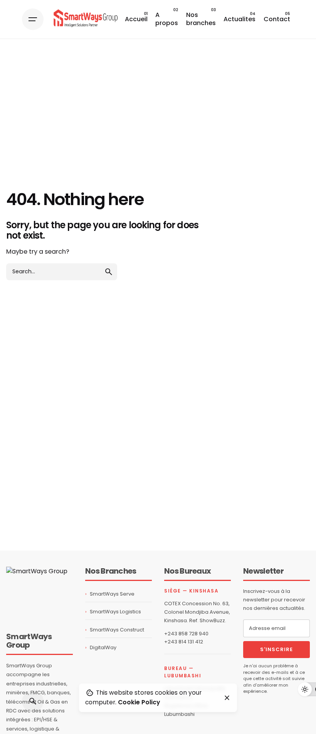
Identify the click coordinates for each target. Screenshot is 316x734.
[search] (108, 271)
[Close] (227, 697)
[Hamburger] (33, 19)
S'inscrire (276, 649)
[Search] (33, 701)
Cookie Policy (139, 702)
